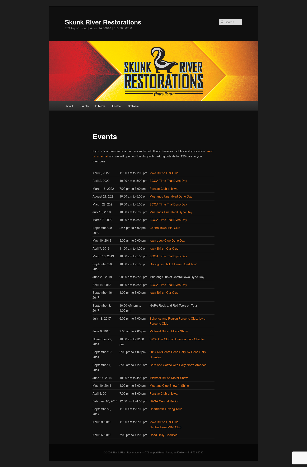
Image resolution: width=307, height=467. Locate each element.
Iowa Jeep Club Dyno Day (167, 240)
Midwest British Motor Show (169, 331)
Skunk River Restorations (103, 21)
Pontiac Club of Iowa (164, 188)
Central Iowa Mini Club (165, 227)
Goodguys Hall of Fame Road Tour (173, 264)
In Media (100, 106)
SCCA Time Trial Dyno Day (168, 204)
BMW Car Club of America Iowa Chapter (177, 339)
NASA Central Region (164, 401)
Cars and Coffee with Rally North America (178, 364)
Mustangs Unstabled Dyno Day (171, 196)
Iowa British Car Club (164, 173)
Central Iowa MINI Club (165, 427)
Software (133, 106)
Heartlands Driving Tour (166, 409)
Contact (117, 106)
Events (84, 106)
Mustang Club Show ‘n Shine (169, 385)
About (69, 106)
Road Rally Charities (164, 435)
